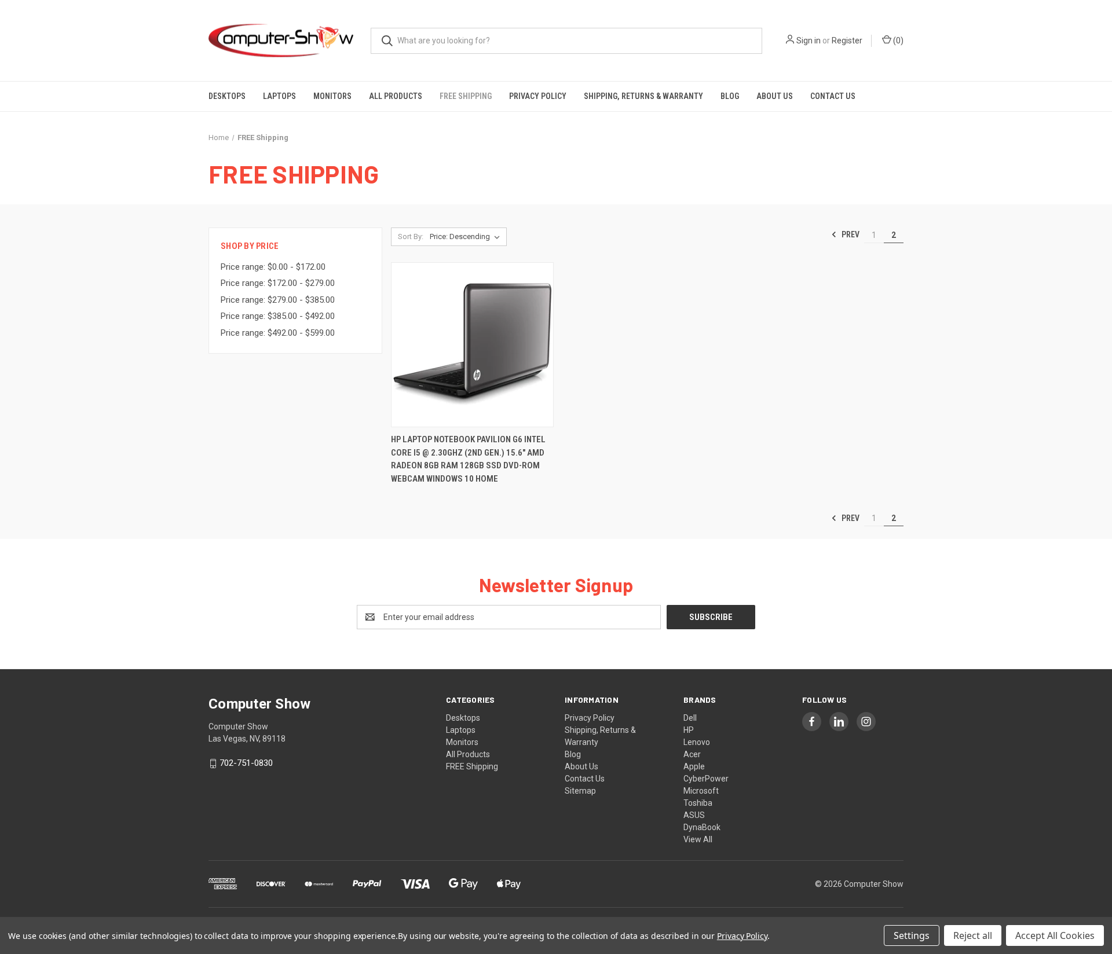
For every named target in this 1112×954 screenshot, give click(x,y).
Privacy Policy (537, 96)
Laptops (279, 96)
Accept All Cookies (1055, 935)
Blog (729, 96)
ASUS (694, 815)
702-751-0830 (246, 763)
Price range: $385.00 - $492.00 (278, 316)
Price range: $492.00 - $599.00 (278, 333)
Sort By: (410, 236)
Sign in (808, 40)
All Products (395, 96)
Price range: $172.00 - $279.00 (278, 283)
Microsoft (701, 790)
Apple (694, 766)
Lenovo (696, 742)
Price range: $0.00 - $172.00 (273, 267)
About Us (774, 96)
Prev (849, 234)
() (897, 40)
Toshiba (697, 803)
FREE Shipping (466, 96)
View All (697, 839)
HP (688, 730)
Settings (912, 935)
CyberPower (706, 778)
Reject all (972, 935)
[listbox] (467, 236)
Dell (690, 717)
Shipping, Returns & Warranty (643, 96)
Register (847, 40)
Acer (692, 754)
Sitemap (580, 790)
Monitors (332, 96)
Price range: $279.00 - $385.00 (278, 300)
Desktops (227, 96)
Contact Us (832, 96)
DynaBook (701, 827)
